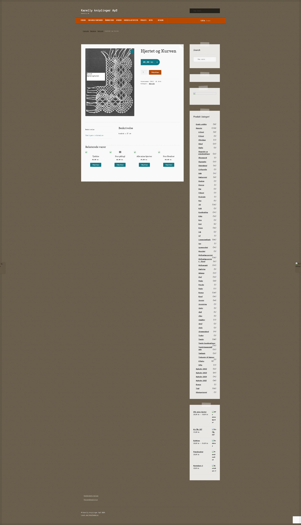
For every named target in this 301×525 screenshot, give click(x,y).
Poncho (201, 285)
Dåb (200, 173)
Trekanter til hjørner (206, 357)
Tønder (201, 339)
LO (199, 236)
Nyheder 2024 (201, 377)
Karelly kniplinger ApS (99, 10)
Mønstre (93, 31)
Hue (199, 201)
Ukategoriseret (201, 392)
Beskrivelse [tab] (89, 129)
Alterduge (202, 140)
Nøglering (201, 269)
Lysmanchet (203, 247)
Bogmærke (202, 162)
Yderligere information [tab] (94, 135)
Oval (200, 277)
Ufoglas (201, 361)
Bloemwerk (202, 158)
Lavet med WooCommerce (89, 515)
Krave (200, 228)
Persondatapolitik (91, 500)
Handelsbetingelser (91, 496)
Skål (200, 312)
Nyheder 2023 (201, 373)
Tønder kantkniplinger (206, 343)
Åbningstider (109, 20)
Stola (200, 328)
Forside (83, 20)
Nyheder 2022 (201, 369)
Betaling (160, 20)
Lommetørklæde (204, 239)
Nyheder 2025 (201, 380)
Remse (201, 292)
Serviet (100, 31)
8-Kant (201, 136)
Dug (199, 189)
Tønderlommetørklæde (205, 348)
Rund (200, 296)
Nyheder (119, 20)
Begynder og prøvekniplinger (204, 152)
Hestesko (201, 197)
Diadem (201, 181)
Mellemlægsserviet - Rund (205, 260)
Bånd (200, 144)
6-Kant (201, 132)
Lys (199, 243)
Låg (199, 232)
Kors (200, 220)
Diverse (201, 185)
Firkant (201, 193)
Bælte (200, 148)
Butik (151, 20)
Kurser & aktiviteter (131, 20)
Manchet (201, 251)
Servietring (202, 304)
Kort (200, 224)
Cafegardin (202, 169)
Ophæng (201, 273)
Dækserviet (202, 177)
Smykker (201, 320)
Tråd (197, 388)
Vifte (200, 365)
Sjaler (200, 308)
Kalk (200, 208)
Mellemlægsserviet (205, 255)
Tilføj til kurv (155, 72)
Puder (200, 288)
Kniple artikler (201, 124)
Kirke (200, 216)
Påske (200, 281)
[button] (132, 51)
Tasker (201, 335)
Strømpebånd (203, 331)
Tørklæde (201, 353)
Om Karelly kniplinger (95, 20)
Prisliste (144, 20)
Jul (199, 204)
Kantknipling (203, 212)
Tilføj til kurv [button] (95, 165)
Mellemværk (203, 265)
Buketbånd (202, 165)
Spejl (200, 324)
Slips (200, 316)
